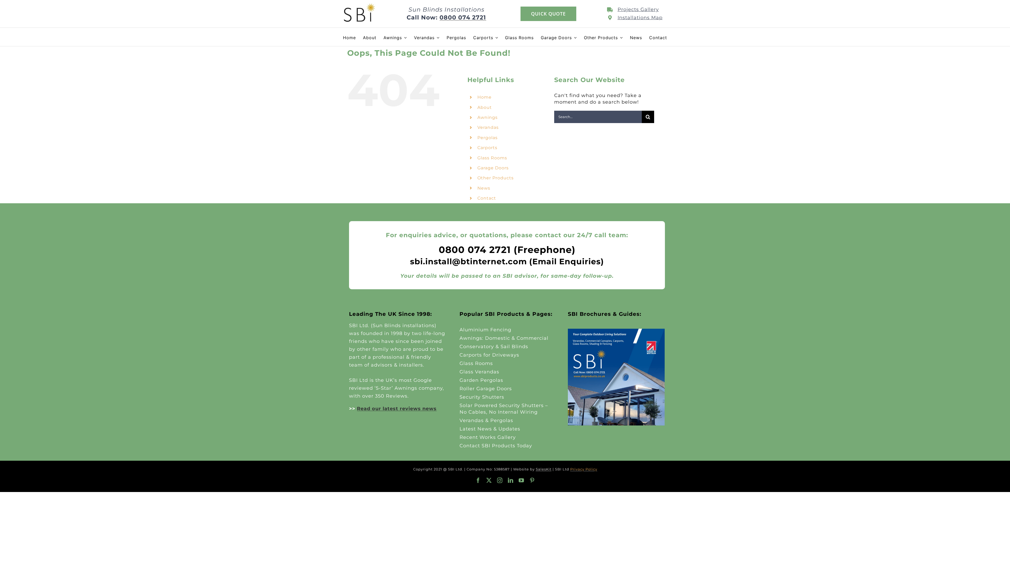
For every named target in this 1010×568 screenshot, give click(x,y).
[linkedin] (510, 480)
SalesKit (544, 469)
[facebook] (478, 480)
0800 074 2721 (463, 17)
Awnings (487, 117)
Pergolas (487, 137)
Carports (487, 147)
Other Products (495, 177)
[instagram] (500, 480)
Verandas (488, 127)
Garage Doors (493, 167)
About (484, 107)
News (483, 188)
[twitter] (489, 480)
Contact (486, 198)
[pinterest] (532, 480)
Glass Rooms (492, 157)
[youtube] (521, 480)
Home (484, 97)
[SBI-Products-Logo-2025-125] (359, 5)
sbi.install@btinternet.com (468, 261)
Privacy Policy (583, 469)
